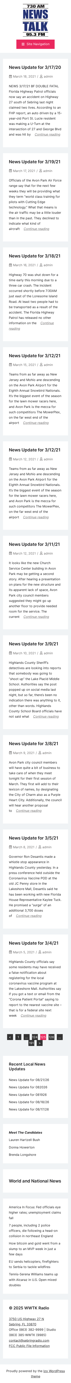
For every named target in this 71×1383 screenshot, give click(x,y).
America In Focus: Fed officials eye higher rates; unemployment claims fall (35, 1212)
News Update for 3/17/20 (35, 67)
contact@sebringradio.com (29, 1340)
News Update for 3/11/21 (34, 544)
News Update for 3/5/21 (33, 838)
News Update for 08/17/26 (29, 1109)
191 (31, 1043)
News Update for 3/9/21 (33, 643)
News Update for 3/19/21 (35, 161)
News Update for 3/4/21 (34, 943)
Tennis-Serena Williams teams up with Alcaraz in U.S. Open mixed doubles (33, 1279)
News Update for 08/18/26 (29, 1102)
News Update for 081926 (28, 1095)
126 (51, 1037)
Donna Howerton (22, 1147)
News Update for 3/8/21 (33, 743)
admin (48, 76)
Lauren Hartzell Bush (24, 1140)
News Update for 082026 (28, 1087)
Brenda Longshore (22, 1155)
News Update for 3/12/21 (35, 355)
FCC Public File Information (29, 1346)
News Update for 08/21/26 (29, 1080)
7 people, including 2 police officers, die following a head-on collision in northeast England (33, 1230)
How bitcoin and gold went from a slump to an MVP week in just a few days (34, 1248)
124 (34, 1037)
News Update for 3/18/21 (35, 255)
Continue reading (47, 134)
